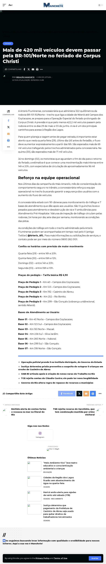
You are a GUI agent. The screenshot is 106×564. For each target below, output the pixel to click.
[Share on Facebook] (24, 69)
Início (6, 32)
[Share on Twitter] (29, 69)
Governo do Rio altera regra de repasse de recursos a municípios (57, 383)
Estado (8, 43)
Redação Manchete (25, 77)
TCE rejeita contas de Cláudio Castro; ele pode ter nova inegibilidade (59, 378)
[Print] (37, 69)
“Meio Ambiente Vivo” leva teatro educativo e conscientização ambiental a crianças (60, 466)
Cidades (46, 487)
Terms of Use (60, 558)
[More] (41, 69)
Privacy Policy (43, 558)
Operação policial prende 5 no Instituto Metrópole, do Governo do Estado (61, 362)
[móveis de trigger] (5, 5)
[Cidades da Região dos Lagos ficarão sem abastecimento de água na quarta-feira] (34, 481)
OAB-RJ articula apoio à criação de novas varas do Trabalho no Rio (58, 374)
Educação (47, 472)
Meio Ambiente (57, 499)
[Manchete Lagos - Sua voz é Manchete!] (53, 5)
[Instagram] (40, 435)
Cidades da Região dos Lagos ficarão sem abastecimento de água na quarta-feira (59, 480)
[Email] (33, 69)
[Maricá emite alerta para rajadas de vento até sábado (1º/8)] (34, 496)
